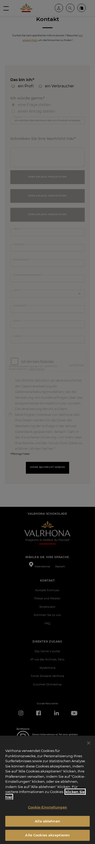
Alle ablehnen (47, 821)
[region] (47, 790)
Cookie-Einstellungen (47, 807)
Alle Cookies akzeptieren (47, 835)
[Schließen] (88, 743)
